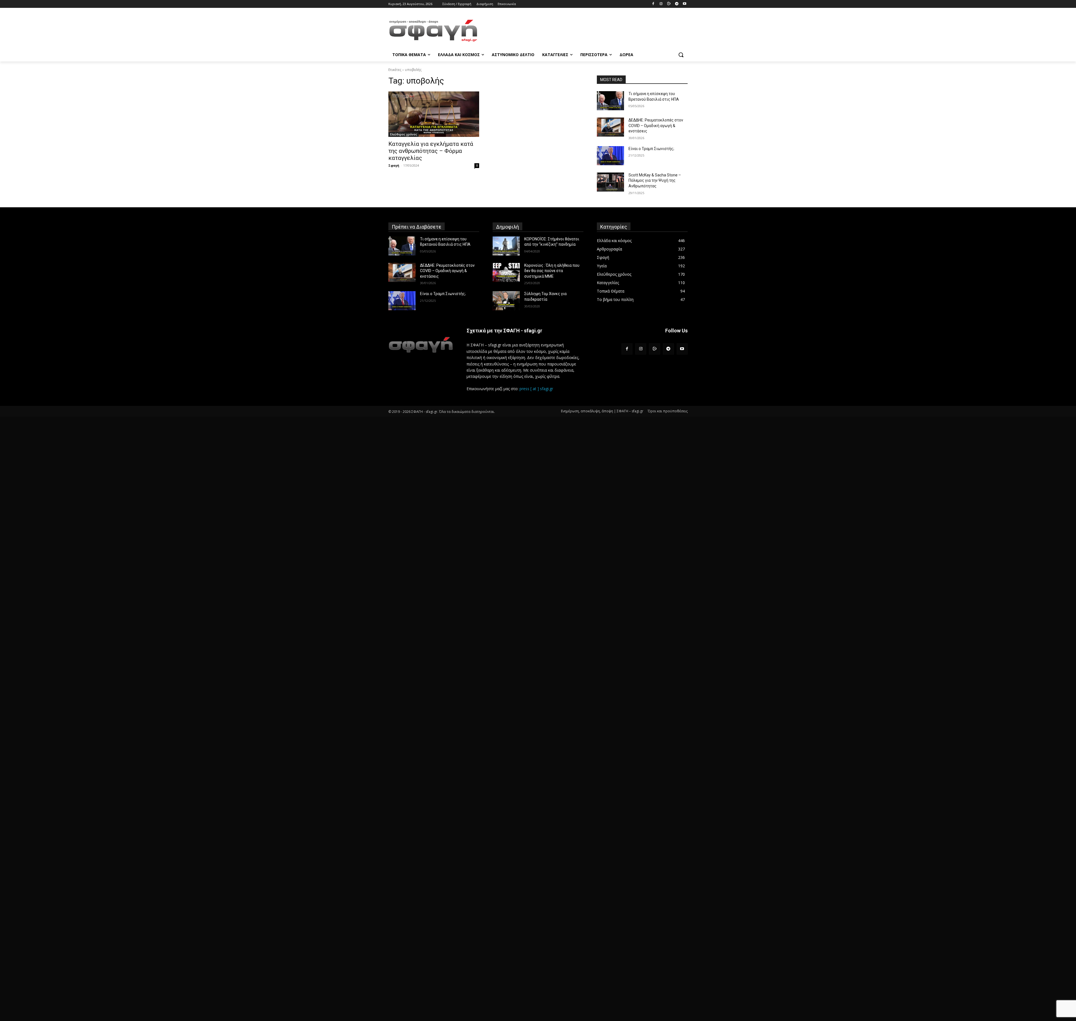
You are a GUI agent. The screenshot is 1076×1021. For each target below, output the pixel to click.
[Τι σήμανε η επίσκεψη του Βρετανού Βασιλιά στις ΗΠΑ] (610, 100)
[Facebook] (653, 4)
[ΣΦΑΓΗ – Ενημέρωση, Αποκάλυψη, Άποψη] (433, 30)
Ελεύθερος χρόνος (403, 134)
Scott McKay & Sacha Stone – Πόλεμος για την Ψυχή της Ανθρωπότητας (655, 180)
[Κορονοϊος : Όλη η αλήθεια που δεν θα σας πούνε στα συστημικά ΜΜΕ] (506, 272)
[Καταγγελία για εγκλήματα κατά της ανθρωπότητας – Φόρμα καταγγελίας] (433, 114)
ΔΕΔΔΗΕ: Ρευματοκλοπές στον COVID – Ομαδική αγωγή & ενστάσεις (656, 125)
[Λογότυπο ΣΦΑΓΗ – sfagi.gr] (420, 344)
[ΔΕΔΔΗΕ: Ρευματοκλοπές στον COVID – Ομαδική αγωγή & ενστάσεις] (610, 127)
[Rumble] (669, 4)
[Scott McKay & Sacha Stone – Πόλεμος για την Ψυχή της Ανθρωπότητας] (610, 182)
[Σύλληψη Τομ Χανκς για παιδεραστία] (506, 300)
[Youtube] (684, 4)
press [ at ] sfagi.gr (536, 388)
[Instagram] (661, 4)
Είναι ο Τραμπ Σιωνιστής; (651, 148)
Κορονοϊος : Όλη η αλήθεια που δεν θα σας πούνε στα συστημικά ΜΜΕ (551, 271)
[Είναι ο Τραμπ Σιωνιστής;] (610, 155)
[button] (681, 54)
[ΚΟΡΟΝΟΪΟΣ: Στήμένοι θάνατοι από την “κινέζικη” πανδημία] (506, 246)
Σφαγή (393, 165)
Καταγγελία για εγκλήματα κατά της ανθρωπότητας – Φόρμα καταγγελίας (430, 151)
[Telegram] (676, 4)
